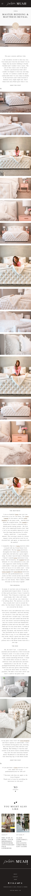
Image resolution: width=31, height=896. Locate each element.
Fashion (4, 834)
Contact (15, 876)
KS (20, 890)
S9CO (16, 890)
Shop (15, 879)
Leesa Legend (6, 571)
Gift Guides (19, 834)
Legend (24, 522)
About (15, 874)
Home (15, 11)
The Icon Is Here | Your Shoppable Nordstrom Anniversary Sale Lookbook (8, 843)
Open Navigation (2, 3)
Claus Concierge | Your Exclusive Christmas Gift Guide (22, 842)
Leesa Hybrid (18, 571)
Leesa (17, 514)
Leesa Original (24, 740)
